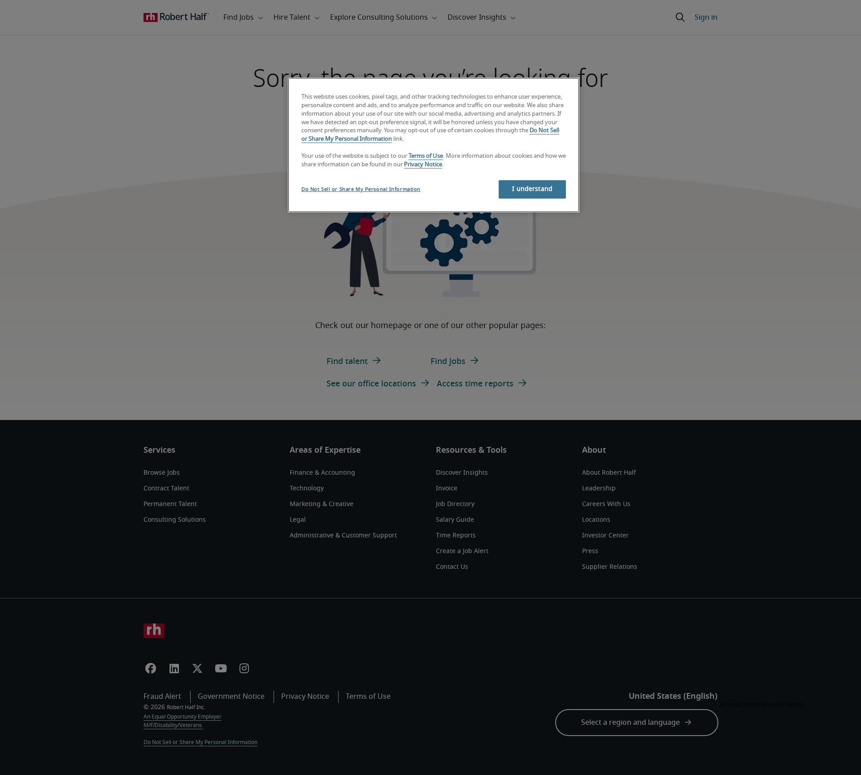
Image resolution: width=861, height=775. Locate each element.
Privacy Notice (423, 165)
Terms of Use (426, 156)
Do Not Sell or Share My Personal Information (361, 189)
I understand (532, 189)
